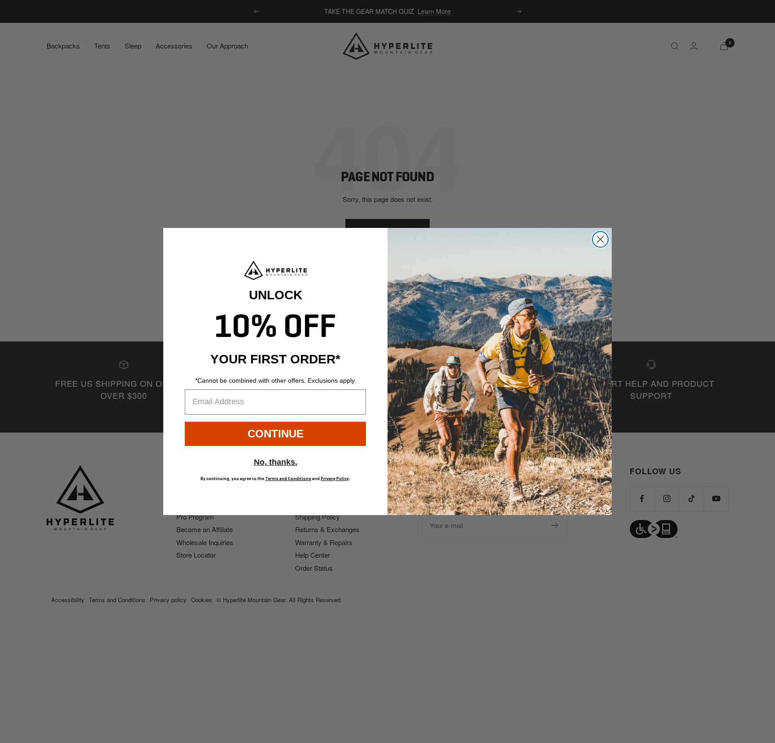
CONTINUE (276, 434)
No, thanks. (275, 462)
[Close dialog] (600, 239)
